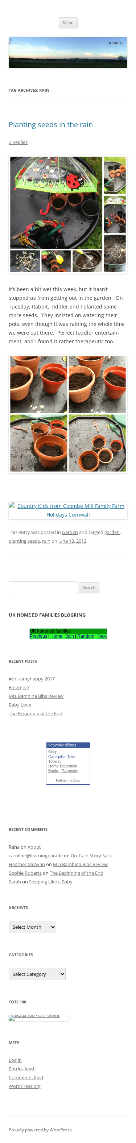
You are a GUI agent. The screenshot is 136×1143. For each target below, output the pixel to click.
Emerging (19, 687)
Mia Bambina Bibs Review (36, 696)
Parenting (70, 771)
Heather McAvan (27, 864)
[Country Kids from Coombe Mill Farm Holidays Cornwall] (68, 514)
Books (53, 771)
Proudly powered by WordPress (40, 1130)
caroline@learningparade (36, 855)
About (34, 847)
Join (70, 636)
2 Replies (18, 142)
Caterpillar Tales (62, 756)
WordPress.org (25, 1086)
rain (46, 541)
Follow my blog (68, 780)
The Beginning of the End (35, 713)
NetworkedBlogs (62, 745)
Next (102, 636)
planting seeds (24, 541)
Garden (70, 532)
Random (85, 636)
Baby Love (20, 704)
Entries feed (21, 1068)
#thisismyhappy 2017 (32, 678)
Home (56, 636)
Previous (38, 636)
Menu (68, 22)
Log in (15, 1060)
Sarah (15, 881)
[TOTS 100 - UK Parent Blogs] (39, 1015)
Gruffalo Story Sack (91, 855)
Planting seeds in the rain (51, 124)
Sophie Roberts (25, 873)
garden (112, 532)
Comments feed (26, 1077)
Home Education (62, 766)
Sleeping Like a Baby (51, 881)
